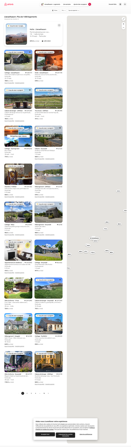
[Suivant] (48, 393)
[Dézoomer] (123, 24)
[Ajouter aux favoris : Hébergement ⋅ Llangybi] (29, 315)
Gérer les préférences (86, 434)
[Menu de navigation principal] (125, 4)
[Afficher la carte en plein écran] (123, 19)
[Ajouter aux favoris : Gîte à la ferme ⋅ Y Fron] (29, 279)
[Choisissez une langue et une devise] (120, 4)
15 (44, 393)
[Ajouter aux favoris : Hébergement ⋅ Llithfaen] (60, 165)
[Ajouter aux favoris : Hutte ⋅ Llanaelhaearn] (60, 52)
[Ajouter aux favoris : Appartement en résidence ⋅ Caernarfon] (29, 241)
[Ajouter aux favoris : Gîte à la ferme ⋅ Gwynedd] (29, 353)
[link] (18, 393)
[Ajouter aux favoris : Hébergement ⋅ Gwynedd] (60, 204)
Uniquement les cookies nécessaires (66, 435)
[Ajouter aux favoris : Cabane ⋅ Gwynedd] (60, 128)
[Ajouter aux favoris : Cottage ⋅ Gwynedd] (60, 241)
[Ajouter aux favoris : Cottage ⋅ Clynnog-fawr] (29, 128)
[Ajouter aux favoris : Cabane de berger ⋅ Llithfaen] (29, 90)
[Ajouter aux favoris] (59, 25)
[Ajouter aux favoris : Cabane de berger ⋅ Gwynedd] (60, 279)
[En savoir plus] (18, 19)
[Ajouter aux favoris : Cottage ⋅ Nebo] (29, 204)
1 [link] (22, 393)
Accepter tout (45, 434)
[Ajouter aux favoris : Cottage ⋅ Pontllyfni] (60, 315)
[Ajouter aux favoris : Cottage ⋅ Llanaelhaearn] (29, 52)
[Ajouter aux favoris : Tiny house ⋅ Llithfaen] (60, 90)
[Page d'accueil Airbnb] (8, 4)
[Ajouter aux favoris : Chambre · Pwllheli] (29, 165)
